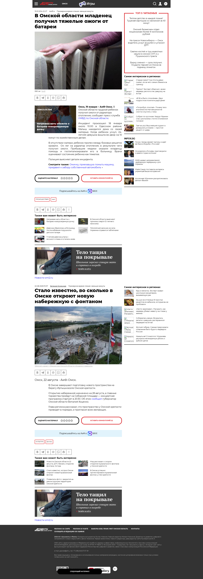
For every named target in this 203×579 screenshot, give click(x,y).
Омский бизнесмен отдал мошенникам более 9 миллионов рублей (146, 31)
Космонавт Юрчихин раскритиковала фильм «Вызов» (151, 179)
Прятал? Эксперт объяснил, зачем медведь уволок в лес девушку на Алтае (150, 91)
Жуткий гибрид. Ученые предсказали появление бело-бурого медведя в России (152, 329)
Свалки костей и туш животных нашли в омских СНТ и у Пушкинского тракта (146, 53)
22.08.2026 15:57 (41, 286)
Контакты (135, 529)
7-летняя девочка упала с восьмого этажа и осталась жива (61, 238)
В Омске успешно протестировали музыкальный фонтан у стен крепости (103, 472)
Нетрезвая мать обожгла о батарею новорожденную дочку (60, 220)
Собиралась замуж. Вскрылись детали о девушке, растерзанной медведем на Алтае (150, 320)
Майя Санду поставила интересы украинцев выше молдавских (149, 170)
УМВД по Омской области (93, 118)
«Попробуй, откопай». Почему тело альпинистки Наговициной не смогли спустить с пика (151, 109)
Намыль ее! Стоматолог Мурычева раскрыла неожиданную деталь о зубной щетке (151, 338)
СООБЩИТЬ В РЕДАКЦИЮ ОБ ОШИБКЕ (69, 531)
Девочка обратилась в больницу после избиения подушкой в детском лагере (61, 230)
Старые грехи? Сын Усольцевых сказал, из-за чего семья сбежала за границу (151, 82)
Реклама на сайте (62, 529)
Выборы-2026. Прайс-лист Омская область (109, 529)
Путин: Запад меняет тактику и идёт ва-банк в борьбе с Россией (150, 143)
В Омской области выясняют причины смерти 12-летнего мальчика (102, 221)
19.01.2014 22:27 (41, 11)
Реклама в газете (80, 529)
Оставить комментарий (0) (101, 178)
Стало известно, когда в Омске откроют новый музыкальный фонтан (60, 472)
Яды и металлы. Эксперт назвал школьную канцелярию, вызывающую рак (149, 293)
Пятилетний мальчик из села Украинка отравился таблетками (104, 229)
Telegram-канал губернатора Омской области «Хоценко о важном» (64, 366)
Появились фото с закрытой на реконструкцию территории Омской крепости (60, 481)
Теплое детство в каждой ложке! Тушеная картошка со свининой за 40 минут (146, 20)
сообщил (97, 399)
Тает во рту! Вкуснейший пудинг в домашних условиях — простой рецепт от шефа (150, 128)
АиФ (43, 91)
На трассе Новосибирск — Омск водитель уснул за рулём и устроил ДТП (146, 42)
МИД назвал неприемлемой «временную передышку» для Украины (148, 162)
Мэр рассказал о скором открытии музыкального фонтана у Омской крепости (104, 464)
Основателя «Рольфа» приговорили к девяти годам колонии (150, 152)
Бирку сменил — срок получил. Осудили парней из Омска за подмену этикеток (146, 64)
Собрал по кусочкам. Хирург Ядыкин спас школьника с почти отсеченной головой (152, 118)
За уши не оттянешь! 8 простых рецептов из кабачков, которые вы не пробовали (152, 302)
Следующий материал (79, 571)
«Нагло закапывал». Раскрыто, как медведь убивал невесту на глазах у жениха (151, 311)
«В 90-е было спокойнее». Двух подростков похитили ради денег (150, 99)
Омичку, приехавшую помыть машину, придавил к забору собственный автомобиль (81, 166)
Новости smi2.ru (44, 277)
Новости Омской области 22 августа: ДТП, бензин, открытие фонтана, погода (60, 464)
